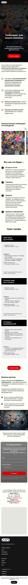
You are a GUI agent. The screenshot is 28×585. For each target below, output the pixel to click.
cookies (16, 579)
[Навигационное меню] (26, 2)
